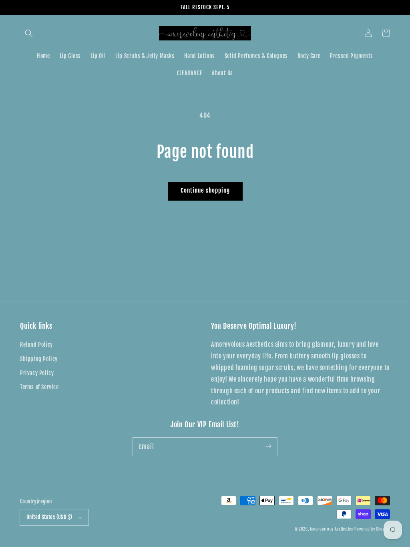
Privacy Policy (37, 373)
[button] (29, 33)
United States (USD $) (49, 517)
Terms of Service (39, 387)
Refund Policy (36, 344)
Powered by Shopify (372, 529)
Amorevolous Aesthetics (331, 529)
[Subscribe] (268, 446)
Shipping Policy (39, 359)
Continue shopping (205, 190)
